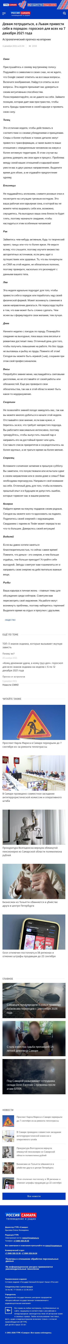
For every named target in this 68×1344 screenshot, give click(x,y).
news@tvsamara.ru (30, 1238)
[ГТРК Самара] (20, 13)
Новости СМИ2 (10, 685)
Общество (10, 620)
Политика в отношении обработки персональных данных (32, 1260)
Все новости (34, 1196)
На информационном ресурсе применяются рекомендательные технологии (29, 1268)
